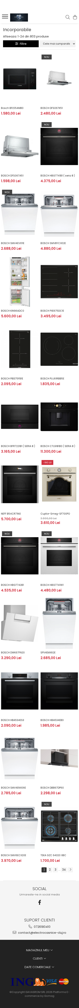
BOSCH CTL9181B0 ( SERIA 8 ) (58, 446)
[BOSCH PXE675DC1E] (59, 281)
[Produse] (5, 18)
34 (64, 870)
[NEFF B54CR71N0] (19, 484)
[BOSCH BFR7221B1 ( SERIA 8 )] (19, 416)
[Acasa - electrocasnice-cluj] (26, 17)
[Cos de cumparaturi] (75, 17)
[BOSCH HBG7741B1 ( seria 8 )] (59, 146)
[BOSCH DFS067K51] (59, 79)
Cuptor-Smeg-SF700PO (55, 513)
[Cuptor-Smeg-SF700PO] (59, 484)
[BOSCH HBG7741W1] (59, 555)
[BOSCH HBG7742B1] (19, 555)
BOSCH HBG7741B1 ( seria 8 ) (58, 175)
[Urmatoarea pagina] (70, 869)
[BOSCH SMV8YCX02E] (59, 214)
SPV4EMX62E (48, 652)
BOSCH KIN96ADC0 (12, 310)
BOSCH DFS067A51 (12, 175)
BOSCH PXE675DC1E (52, 310)
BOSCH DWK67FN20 (13, 652)
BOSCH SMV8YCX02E (53, 243)
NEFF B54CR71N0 (11, 513)
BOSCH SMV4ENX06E (13, 787)
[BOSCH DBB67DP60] (59, 758)
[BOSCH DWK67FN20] (19, 623)
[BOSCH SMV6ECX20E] (19, 826)
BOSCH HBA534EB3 (52, 720)
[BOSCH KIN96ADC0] (19, 281)
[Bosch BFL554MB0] (19, 79)
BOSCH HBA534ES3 (12, 720)
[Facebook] (39, 902)
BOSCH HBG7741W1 (52, 585)
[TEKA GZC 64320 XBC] (59, 826)
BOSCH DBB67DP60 (52, 787)
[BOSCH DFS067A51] (19, 146)
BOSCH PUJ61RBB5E (52, 378)
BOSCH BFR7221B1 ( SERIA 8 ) (18, 446)
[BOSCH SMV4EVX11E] (19, 214)
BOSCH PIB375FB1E (12, 378)
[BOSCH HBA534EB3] (59, 690)
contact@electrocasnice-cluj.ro (41, 932)
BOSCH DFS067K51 (52, 108)
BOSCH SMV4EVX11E (12, 243)
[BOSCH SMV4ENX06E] (19, 758)
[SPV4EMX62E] (59, 623)
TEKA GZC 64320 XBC (53, 855)
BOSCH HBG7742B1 (12, 585)
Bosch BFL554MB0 (12, 108)
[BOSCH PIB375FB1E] (19, 349)
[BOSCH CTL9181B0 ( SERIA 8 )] (59, 416)
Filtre (22, 44)
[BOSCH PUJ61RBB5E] (59, 349)
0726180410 (41, 927)
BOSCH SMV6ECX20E (13, 855)
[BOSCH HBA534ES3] (19, 690)
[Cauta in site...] (68, 17)
